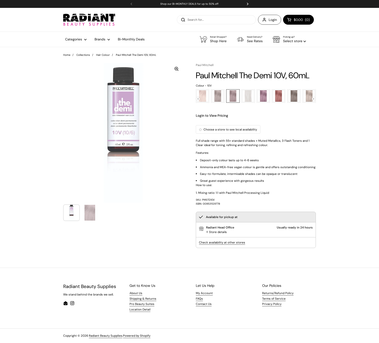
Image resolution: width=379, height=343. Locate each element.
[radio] (202, 96)
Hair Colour (103, 55)
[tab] (216, 232)
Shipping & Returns (142, 299)
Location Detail (139, 309)
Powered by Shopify (136, 336)
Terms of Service (274, 299)
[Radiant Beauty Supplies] (89, 20)
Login (273, 20)
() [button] (302, 20)
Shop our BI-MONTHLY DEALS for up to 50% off (189, 4)
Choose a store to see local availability (230, 129)
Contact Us (204, 304)
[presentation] (198, 99)
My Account (204, 293)
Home (66, 55)
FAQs (199, 299)
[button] (289, 39)
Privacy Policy (271, 304)
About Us (135, 293)
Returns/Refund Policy (278, 293)
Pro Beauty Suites (141, 304)
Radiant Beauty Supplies (105, 336)
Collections (83, 55)
